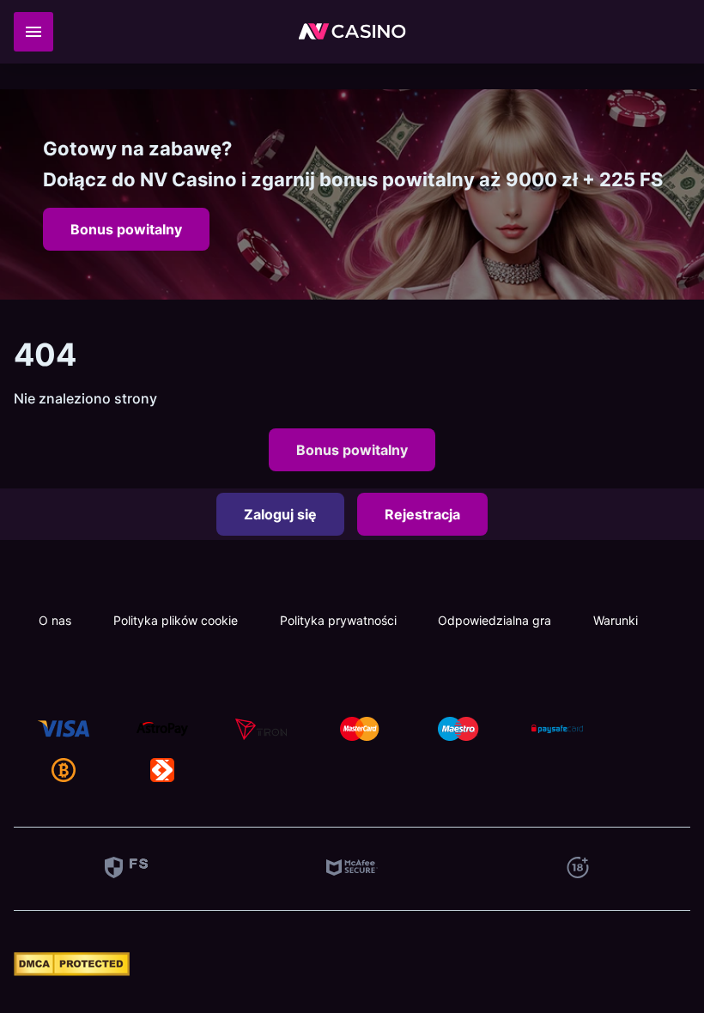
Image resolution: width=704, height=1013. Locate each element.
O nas (55, 620)
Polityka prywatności (338, 620)
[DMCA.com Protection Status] (72, 971)
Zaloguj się (280, 514)
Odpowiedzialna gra (494, 620)
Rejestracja (422, 514)
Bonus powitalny (126, 229)
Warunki (615, 620)
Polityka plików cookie (175, 620)
